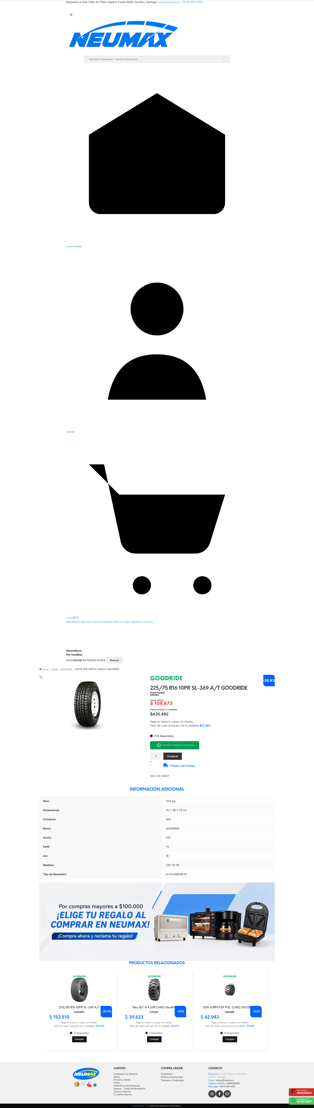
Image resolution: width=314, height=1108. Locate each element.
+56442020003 (233, 1083)
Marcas (117, 622)
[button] (41, 677)
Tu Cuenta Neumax (123, 1094)
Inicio (46, 669)
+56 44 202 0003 (192, 2)
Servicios (86, 622)
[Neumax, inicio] (157, 37)
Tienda (54, 669)
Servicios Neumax (122, 1091)
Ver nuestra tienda (170, 1083)
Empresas (107, 622)
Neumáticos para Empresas (127, 1085)
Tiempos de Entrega (182, 765)
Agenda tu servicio (142, 622)
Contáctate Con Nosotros (126, 1074)
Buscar (114, 660)
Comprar (172, 756)
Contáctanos (167, 1074)
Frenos (96, 622)
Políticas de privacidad (172, 1077)
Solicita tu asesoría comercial (177, 745)
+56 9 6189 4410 (227, 1086)
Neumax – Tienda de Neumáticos (129, 1088)
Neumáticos (73, 622)
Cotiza (126, 622)
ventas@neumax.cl (169, 2)
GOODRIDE (66, 669)
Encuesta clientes (122, 1080)
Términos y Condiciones (172, 1080)
